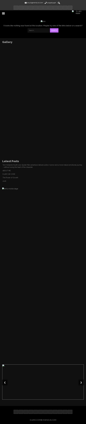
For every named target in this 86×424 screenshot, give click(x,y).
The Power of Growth (10, 178)
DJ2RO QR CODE (9, 174)
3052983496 (51, 3)
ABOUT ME (7, 171)
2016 (4, 181)
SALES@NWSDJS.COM (35, 3)
